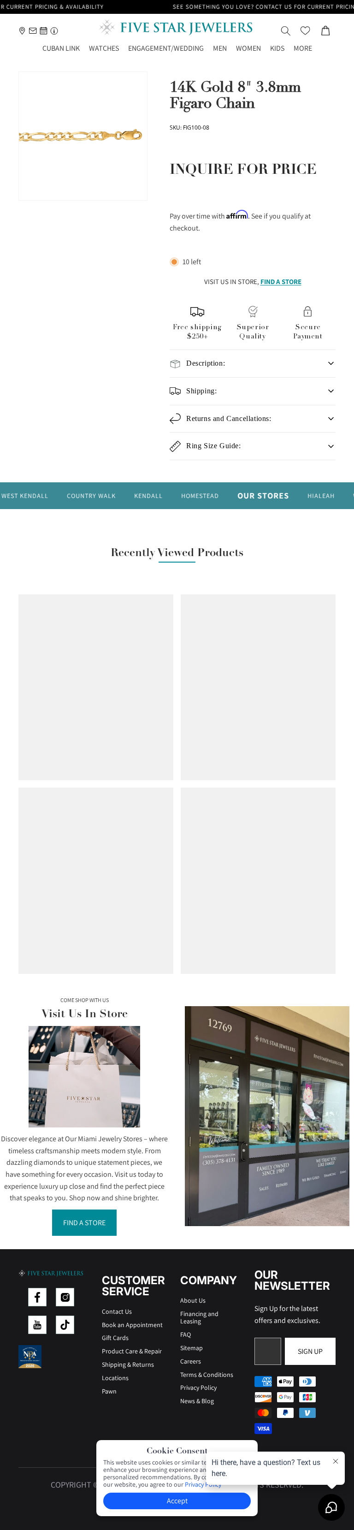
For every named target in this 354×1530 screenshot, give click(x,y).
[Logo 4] (65, 1325)
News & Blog (197, 1401)
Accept (177, 1501)
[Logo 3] (37, 1325)
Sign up (310, 1351)
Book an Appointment (132, 1325)
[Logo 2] (65, 1297)
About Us (193, 1300)
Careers (190, 1361)
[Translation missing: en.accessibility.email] (33, 31)
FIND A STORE (280, 281)
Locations (115, 1378)
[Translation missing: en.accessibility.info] (54, 31)
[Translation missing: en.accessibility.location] (22, 31)
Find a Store (84, 1223)
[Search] (286, 31)
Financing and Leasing (199, 1318)
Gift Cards (115, 1338)
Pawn (109, 1391)
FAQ (185, 1334)
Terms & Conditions (206, 1374)
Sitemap (191, 1348)
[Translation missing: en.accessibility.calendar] (43, 31)
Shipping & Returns (128, 1364)
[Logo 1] (37, 1297)
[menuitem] (303, 48)
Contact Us (117, 1311)
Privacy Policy (198, 1387)
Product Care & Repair (132, 1351)
